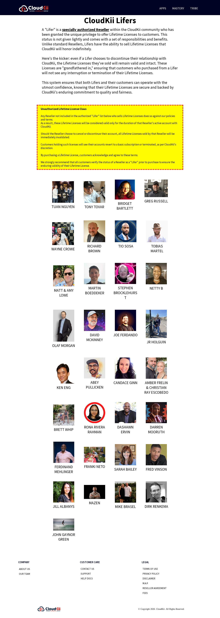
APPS (162, 8)
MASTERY (178, 8)
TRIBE (194, 8)
